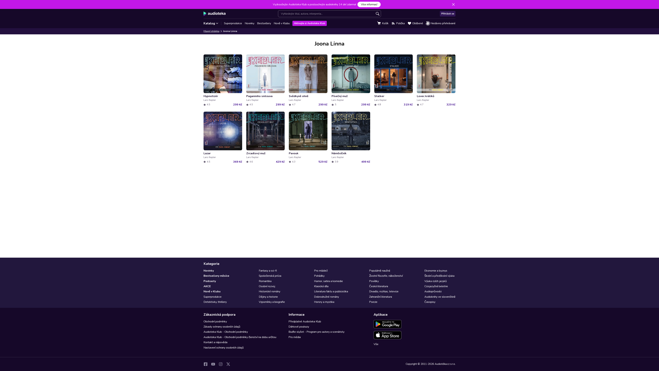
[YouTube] (213, 364)
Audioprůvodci (433, 291)
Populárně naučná (379, 271)
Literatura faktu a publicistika (331, 291)
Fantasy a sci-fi (268, 271)
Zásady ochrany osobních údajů (222, 327)
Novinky (249, 23)
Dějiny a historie (268, 297)
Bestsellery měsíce (216, 276)
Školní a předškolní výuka (439, 276)
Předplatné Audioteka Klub (304, 321)
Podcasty (210, 281)
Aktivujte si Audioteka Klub (309, 23)
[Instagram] (221, 364)
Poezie (373, 302)
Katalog (209, 23)
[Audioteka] (215, 13)
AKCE (207, 286)
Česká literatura (378, 286)
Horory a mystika (324, 302)
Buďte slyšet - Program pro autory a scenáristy (316, 332)
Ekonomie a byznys (435, 271)
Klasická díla (321, 286)
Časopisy (429, 302)
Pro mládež (321, 271)
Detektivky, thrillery (215, 302)
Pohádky (319, 276)
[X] (228, 364)
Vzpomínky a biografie (272, 302)
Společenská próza (270, 276)
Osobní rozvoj (267, 286)
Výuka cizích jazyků (435, 281)
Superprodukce (233, 23)
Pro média (294, 337)
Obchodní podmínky (215, 321)
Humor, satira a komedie (328, 281)
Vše (376, 344)
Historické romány (269, 291)
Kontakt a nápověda (215, 342)
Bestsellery (264, 23)
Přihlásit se (447, 13)
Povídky (374, 281)
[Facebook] (206, 364)
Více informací (369, 4)
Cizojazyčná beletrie (436, 286)
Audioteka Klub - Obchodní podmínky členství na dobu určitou (240, 337)
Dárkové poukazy (298, 327)
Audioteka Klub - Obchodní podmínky (226, 332)
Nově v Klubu (282, 23)
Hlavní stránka (211, 31)
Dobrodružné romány (326, 297)
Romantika (265, 281)
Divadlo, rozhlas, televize (383, 291)
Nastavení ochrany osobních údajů (224, 347)
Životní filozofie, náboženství (386, 276)
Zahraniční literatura (380, 297)
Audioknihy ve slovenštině (439, 297)
